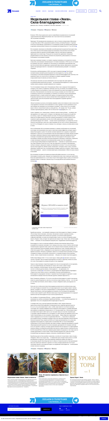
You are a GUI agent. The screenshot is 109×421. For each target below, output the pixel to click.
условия (39, 418)
